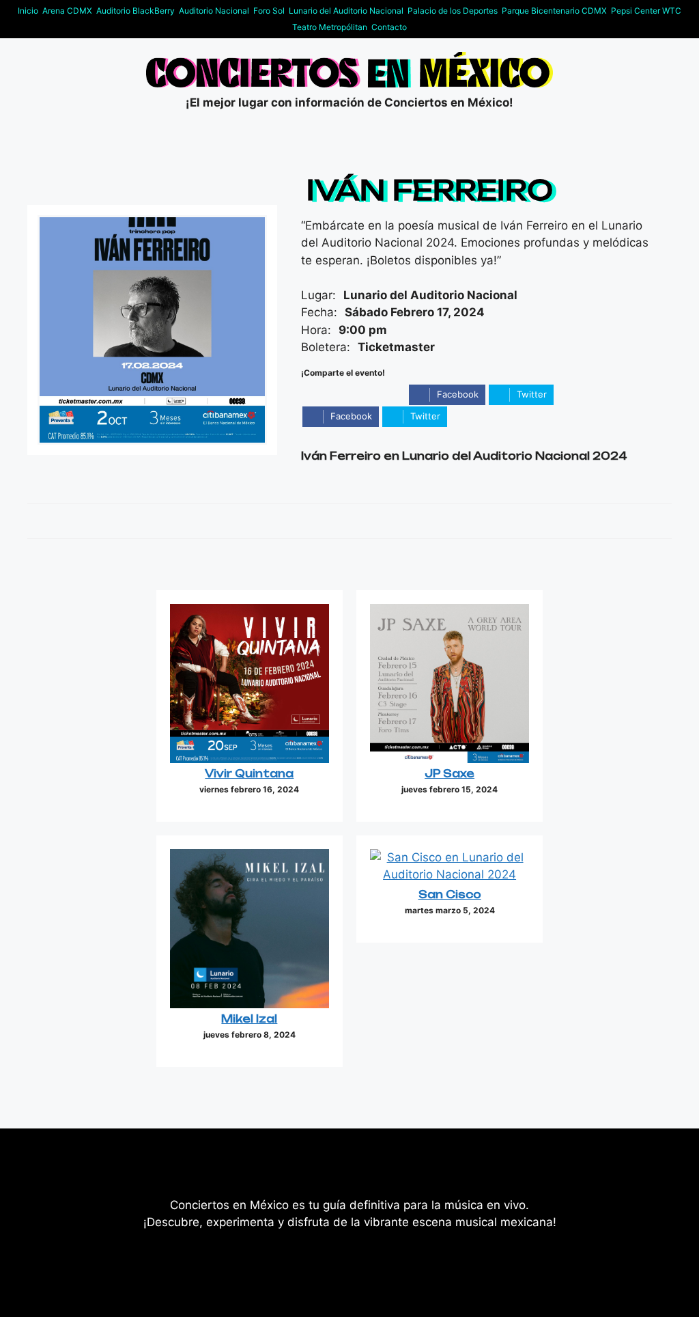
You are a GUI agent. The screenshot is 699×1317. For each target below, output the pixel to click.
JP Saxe (449, 773)
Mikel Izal (249, 1018)
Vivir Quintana (249, 773)
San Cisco (449, 894)
